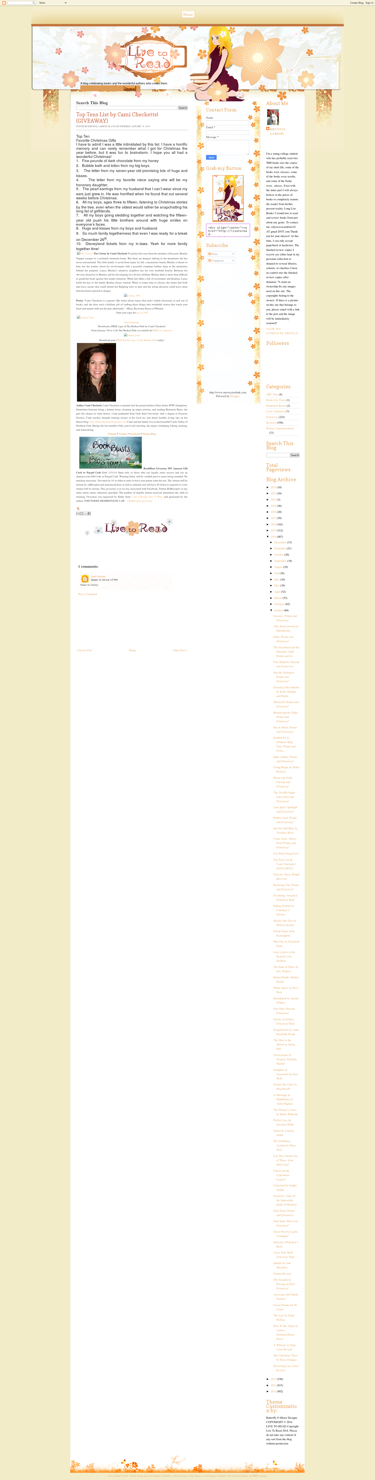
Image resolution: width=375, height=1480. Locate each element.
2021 (274, 499)
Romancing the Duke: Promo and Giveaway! (285, 717)
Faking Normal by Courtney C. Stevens (283, 910)
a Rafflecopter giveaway (139, 501)
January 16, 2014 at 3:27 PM (104, 579)
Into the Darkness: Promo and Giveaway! (284, 677)
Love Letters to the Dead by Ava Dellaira (284, 956)
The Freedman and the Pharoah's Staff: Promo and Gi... (286, 651)
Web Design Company (238, 1475)
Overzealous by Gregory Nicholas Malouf (285, 1059)
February (279, 604)
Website (112, 434)
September (280, 561)
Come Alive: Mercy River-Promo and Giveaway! (284, 843)
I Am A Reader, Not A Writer (147, 496)
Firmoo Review (282, 1273)
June (277, 579)
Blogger (234, 396)
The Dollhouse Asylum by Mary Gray (284, 1145)
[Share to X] (85, 513)
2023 (274, 487)
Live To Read (135, 74)
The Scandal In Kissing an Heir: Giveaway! (284, 1284)
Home (188, 14)
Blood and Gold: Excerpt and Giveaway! (282, 782)
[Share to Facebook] (89, 513)
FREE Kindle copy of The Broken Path (136, 340)
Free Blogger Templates (215, 1475)
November (280, 548)
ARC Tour (272, 394)
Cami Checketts (98, 576)
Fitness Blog (149, 434)
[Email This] (78, 513)
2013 (274, 1379)
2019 (274, 506)
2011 (274, 1391)
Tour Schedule (131, 322)
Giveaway (272, 417)
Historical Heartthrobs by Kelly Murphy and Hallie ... (286, 691)
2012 (274, 1385)
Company (260, 1475)
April (277, 591)
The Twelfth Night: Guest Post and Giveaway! (284, 797)
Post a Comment (87, 594)
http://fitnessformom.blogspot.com (108, 421)
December (280, 542)
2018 (274, 512)
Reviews (271, 422)
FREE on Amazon (162, 330)
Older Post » (180, 650)
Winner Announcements (280, 428)
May (277, 585)
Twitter (123, 434)
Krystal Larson (278, 131)
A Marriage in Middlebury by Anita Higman (283, 1099)
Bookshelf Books (276, 405)
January (279, 610)
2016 (274, 524)
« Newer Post (84, 650)
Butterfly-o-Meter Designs (175, 1475)
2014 (274, 536)
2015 (274, 530)
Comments (217, 260)
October (279, 554)
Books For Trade (276, 400)
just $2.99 (141, 312)
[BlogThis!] (82, 513)
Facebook (134, 434)
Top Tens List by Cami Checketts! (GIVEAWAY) (284, 864)
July (277, 573)
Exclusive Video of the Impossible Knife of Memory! (285, 1200)
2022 (274, 493)
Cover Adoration (275, 411)
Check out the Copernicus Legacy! (281, 1175)
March (278, 598)
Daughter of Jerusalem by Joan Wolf (285, 1074)
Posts (214, 254)
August (278, 567)
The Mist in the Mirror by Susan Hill (284, 1044)
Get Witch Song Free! (286, 853)
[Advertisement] (105, 620)
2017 (274, 518)
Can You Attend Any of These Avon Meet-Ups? (285, 1160)
